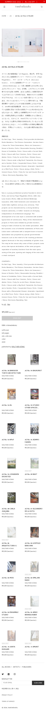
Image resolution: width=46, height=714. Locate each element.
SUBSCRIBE (38, 683)
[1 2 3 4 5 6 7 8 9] (23, 42)
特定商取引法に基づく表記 (10, 689)
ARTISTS (16, 667)
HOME (4, 16)
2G (11, 16)
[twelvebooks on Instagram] (15, 674)
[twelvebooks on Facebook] (9, 674)
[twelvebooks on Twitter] (3, 674)
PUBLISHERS (26, 667)
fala (8, 304)
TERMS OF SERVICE (8, 701)
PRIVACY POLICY (7, 695)
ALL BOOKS (6, 667)
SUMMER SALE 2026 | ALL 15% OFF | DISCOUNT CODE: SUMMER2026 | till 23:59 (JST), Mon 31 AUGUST (21, 2)
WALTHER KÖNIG (18, 347)
